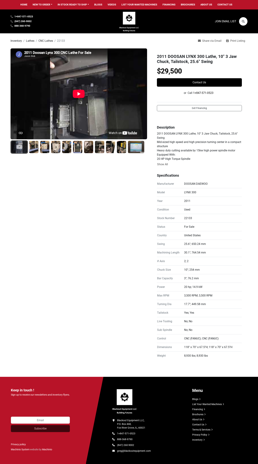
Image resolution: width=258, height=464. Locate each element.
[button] (42, 4)
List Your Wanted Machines (139, 4)
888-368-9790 (22, 25)
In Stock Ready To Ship (72, 4)
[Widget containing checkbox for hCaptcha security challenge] (37, 406)
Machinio (47, 449)
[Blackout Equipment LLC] (124, 401)
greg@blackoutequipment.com (134, 450)
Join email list (225, 21)
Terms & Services (201, 429)
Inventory (197, 439)
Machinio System (20, 449)
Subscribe (40, 428)
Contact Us (224, 4)
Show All (162, 164)
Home (23, 4)
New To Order (41, 4)
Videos (112, 4)
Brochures (188, 4)
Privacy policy (18, 444)
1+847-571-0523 (23, 16)
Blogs (98, 4)
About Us (206, 4)
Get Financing (199, 108)
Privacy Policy (199, 434)
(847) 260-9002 (23, 21)
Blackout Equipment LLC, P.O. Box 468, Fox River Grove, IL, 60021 (131, 424)
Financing (169, 4)
